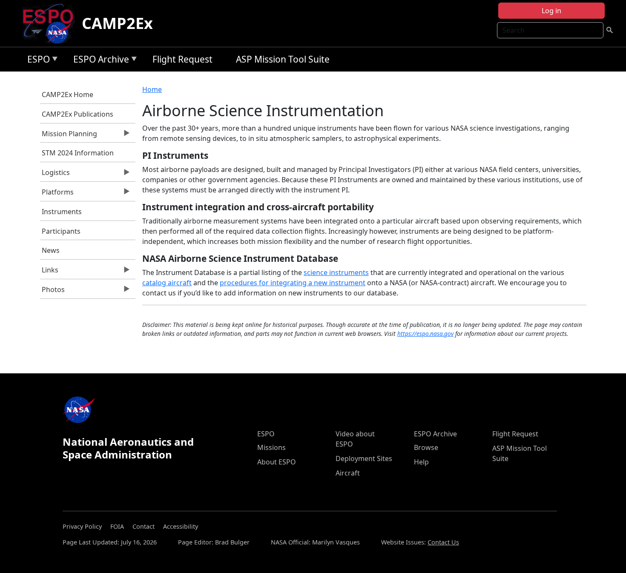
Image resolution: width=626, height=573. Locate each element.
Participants (61, 231)
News (51, 250)
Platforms (57, 194)
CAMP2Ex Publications (77, 114)
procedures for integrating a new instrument (292, 282)
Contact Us (443, 542)
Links (49, 272)
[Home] (51, 23)
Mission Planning (69, 136)
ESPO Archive (99, 60)
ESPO (36, 60)
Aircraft (348, 473)
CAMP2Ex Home (67, 94)
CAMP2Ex (117, 23)
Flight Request (182, 59)
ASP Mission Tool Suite (283, 59)
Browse (426, 447)
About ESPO (276, 462)
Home (152, 89)
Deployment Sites (364, 458)
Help (421, 462)
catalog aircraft (167, 282)
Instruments (62, 211)
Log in (551, 10)
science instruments (336, 272)
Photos (52, 291)
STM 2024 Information (78, 153)
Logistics (55, 174)
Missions (271, 447)
